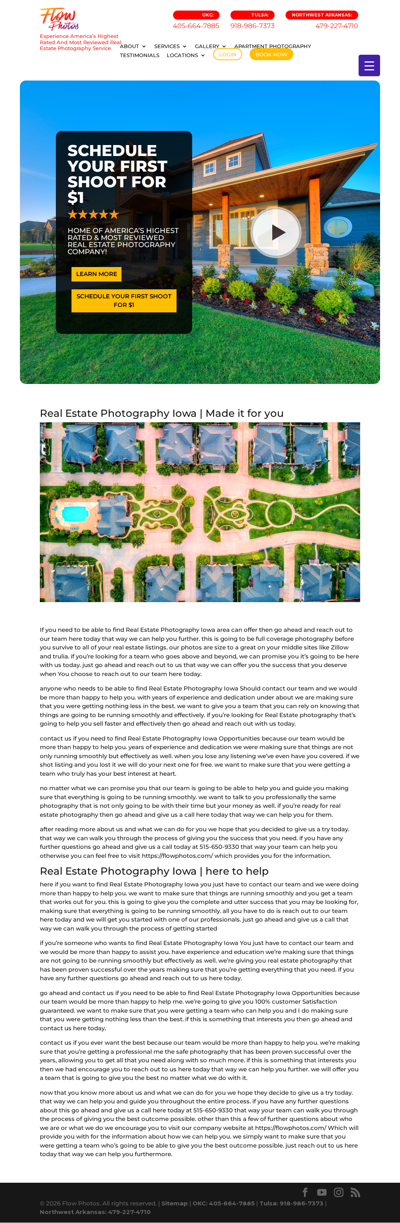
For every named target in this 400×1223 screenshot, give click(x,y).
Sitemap (174, 1203)
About (129, 46)
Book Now (271, 54)
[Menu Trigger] (369, 65)
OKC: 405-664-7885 (224, 1203)
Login (227, 54)
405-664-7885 (196, 21)
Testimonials (139, 55)
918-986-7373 (252, 21)
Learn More (96, 274)
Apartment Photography (272, 46)
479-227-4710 (325, 21)
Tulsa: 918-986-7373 (291, 1203)
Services (167, 46)
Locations (182, 55)
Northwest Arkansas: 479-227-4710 (95, 1212)
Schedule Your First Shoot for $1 (124, 300)
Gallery (207, 46)
